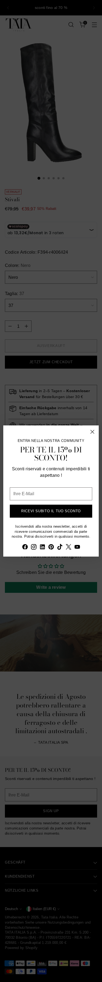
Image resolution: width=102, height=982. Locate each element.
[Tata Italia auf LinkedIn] (42, 548)
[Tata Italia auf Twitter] (68, 548)
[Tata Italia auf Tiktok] (60, 548)
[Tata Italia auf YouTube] (77, 548)
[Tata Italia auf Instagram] (33, 548)
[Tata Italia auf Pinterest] (51, 548)
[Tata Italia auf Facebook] (25, 548)
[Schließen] (92, 432)
